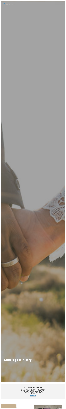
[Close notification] (15, 404)
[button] (62, 4)
